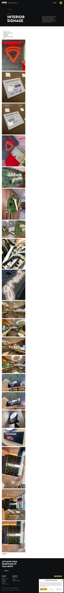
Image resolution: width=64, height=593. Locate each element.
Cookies (48, 591)
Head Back (10, 9)
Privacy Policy (52, 591)
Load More (4, 553)
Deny (51, 589)
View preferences (59, 589)
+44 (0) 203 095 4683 (16, 580)
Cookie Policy (17, 590)
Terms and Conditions (11, 590)
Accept (43, 589)
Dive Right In (6, 570)
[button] (62, 580)
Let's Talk (54, 2)
